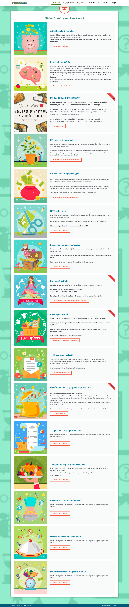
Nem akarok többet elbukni (61, 86)
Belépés (114, 3)
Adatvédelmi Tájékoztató (109, 605)
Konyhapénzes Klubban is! (61, 372)
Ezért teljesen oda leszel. (61, 46)
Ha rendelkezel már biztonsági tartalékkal (66, 159)
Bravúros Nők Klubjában (60, 230)
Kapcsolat (106, 3)
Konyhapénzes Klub (69, 3)
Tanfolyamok (56, 3)
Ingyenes (80, 3)
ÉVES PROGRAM (58, 126)
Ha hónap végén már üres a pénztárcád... (65, 197)
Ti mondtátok (91, 3)
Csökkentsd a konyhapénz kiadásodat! (65, 340)
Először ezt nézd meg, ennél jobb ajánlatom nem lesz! (70, 300)
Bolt (99, 3)
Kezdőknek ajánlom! (59, 413)
